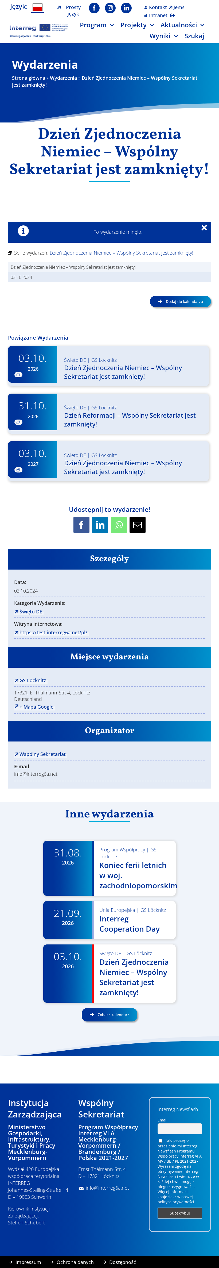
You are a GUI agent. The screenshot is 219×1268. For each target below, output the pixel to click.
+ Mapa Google (36, 707)
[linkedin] (126, 8)
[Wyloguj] (172, 12)
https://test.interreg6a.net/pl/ (53, 632)
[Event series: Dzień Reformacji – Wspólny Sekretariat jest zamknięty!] (18, 422)
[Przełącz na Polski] (37, 7)
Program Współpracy (122, 849)
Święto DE (75, 360)
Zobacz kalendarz (113, 1014)
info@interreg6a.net (107, 1188)
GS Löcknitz (104, 360)
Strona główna (28, 78)
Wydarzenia (63, 78)
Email (162, 1120)
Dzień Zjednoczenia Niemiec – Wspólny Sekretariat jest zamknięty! (123, 372)
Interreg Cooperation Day (129, 923)
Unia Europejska (117, 910)
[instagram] (110, 8)
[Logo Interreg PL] (39, 26)
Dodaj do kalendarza (184, 301)
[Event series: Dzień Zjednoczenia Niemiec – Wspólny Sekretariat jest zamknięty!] (18, 374)
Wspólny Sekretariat (42, 754)
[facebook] (94, 8)
